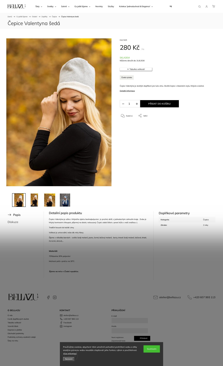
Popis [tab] (17, 215)
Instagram (55, 297)
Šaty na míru (13, 341)
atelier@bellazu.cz (170, 297)
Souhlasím (151, 349)
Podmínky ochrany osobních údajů (22, 337)
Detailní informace (127, 91)
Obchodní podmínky (16, 333)
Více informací (70, 353)
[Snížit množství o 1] (123, 103)
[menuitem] (38, 6)
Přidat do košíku (159, 103)
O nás (10, 315)
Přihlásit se (143, 339)
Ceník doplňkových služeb (18, 319)
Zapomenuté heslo (118, 341)
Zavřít (203, 124)
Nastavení (69, 359)
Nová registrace (118, 337)
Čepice (206, 219)
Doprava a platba (15, 330)
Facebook (48, 297)
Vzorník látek (13, 326)
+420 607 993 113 (204, 297)
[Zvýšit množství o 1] (137, 103)
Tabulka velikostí (14, 322)
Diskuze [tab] (13, 222)
